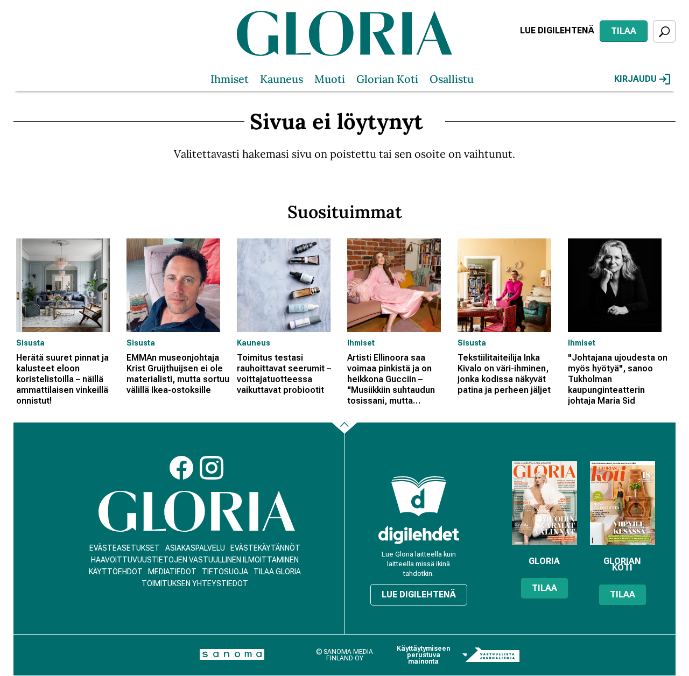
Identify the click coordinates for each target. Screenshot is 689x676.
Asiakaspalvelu (195, 548)
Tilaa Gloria (277, 571)
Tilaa (623, 31)
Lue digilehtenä (557, 30)
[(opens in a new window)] (418, 534)
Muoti (329, 79)
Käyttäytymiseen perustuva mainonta (423, 655)
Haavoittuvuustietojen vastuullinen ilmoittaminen (195, 559)
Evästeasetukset (124, 548)
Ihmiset (229, 79)
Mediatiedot (172, 571)
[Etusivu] (197, 511)
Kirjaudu (635, 79)
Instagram (211, 468)
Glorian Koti (387, 79)
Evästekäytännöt (265, 548)
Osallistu (452, 79)
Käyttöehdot (116, 571)
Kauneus (281, 79)
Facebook (181, 468)
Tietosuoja (225, 571)
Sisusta (30, 343)
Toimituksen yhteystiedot (195, 583)
